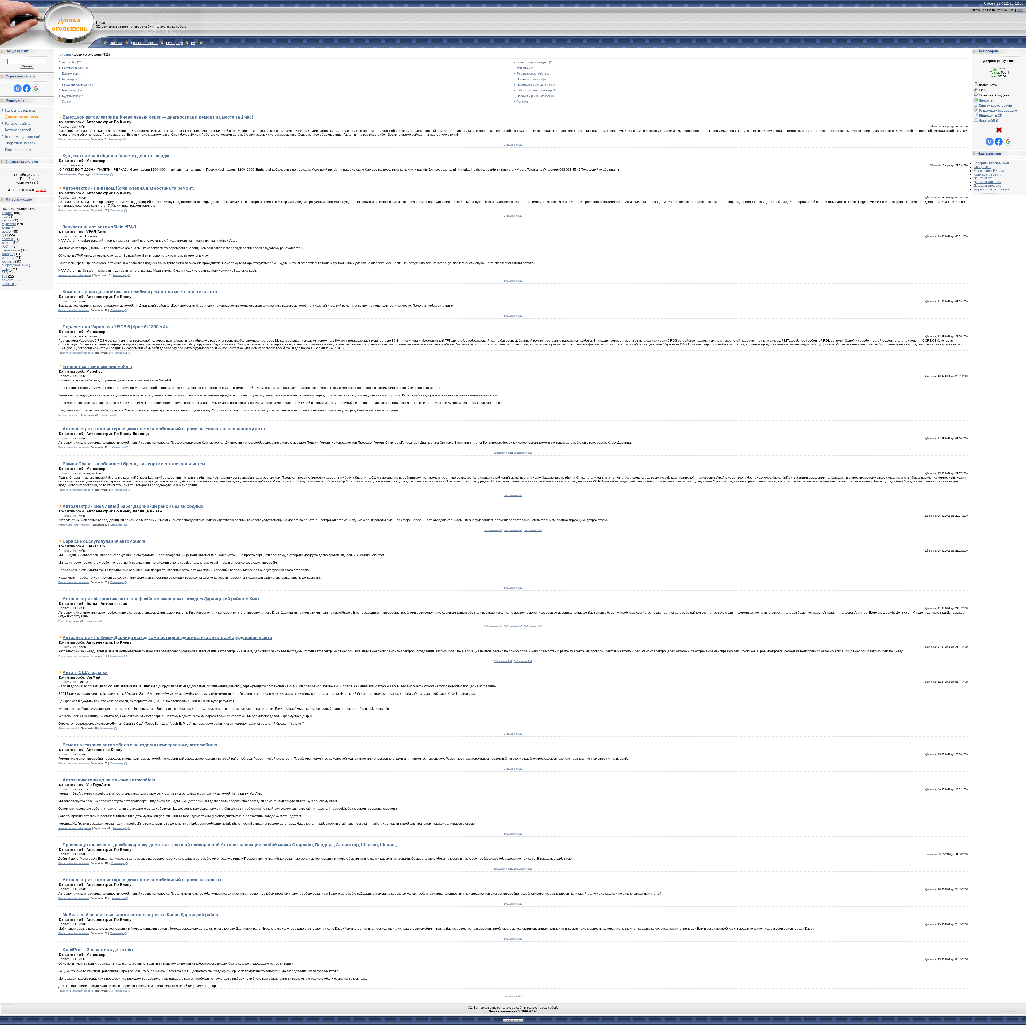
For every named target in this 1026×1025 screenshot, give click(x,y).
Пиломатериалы (67, 174)
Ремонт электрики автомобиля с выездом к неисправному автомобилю (140, 744)
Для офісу (523, 67)
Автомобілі (69, 62)
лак (4, 217)
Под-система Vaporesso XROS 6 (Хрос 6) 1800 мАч (115, 326)
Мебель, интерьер (68, 415)
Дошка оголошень (144, 43)
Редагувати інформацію (997, 110)
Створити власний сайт (991, 163)
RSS (1020, 10)
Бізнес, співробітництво (532, 62)
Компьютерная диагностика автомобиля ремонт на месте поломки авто (140, 291)
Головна (116, 43)
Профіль (985, 100)
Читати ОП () (988, 121)
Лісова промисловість (531, 73)
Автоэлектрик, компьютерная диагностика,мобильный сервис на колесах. (143, 879)
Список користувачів (995, 105)
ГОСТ (6, 246)
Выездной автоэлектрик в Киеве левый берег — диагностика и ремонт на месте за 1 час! (158, 117)
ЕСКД (6, 269)
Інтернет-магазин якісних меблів (97, 366)
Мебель (7, 213)
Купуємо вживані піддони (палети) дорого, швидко (117, 155)
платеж (7, 239)
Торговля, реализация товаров (75, 353)
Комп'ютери (70, 73)
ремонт (7, 280)
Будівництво (70, 96)
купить (6, 243)
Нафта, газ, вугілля (530, 79)
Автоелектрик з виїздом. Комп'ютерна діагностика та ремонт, (128, 188)
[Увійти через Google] (36, 88)
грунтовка (9, 224)
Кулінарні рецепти (988, 174)
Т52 (4, 276)
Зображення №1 (513, 144)
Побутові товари (73, 67)
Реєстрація (174, 43)
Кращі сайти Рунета (989, 171)
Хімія (65, 101)
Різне (520, 101)
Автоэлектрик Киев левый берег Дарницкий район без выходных (133, 506)
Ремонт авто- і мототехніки (73, 139)
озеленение (11, 250)
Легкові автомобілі (68, 728)
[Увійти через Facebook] (27, 88)
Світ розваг (982, 167)
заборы (7, 254)
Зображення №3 (533, 530)
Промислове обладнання (534, 84)
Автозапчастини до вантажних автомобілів (109, 779)
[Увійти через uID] (18, 88)
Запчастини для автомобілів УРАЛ (99, 226)
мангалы (8, 258)
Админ (41, 190)
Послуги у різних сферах (534, 96)
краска (6, 220)
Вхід (194, 43)
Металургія (69, 79)
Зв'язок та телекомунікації (534, 90)
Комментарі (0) (117, 139)
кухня (6, 228)
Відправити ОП (990, 116)
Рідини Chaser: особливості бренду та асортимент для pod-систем (134, 463)
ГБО (5, 273)
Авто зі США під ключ (85, 672)
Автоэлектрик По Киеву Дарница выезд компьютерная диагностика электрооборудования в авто (167, 637)
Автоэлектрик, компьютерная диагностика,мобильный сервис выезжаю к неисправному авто (164, 428)
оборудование (13, 265)
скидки (6, 231)
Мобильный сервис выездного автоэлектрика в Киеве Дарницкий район (140, 914)
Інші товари (69, 90)
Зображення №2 (523, 452)
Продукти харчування (77, 84)
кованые (8, 261)
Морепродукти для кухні (992, 189)
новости (8, 284)
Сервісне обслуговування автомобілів (104, 541)
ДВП (5, 235)
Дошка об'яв (983, 178)
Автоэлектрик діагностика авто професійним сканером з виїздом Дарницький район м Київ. (161, 598)
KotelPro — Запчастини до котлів (98, 949)
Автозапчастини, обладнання (74, 275)
